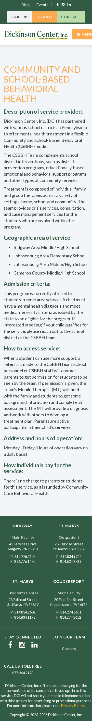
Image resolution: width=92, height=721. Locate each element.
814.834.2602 (25, 612)
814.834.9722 (70, 556)
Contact (70, 17)
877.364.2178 (22, 673)
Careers (20, 17)
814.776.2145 (25, 556)
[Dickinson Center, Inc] (36, 34)
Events (42, 4)
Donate (45, 17)
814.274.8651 (70, 612)
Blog (25, 4)
